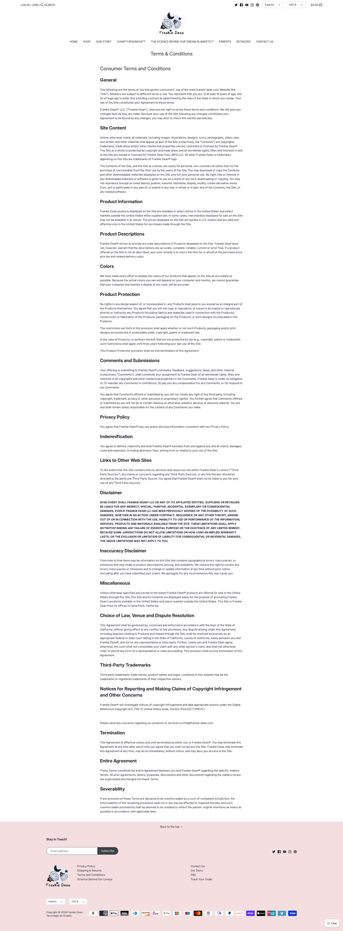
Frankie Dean (75, 912)
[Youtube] (246, 4)
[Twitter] (236, 4)
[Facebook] (241, 4)
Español (269, 4)
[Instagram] (252, 4)
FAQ (193, 874)
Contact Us (198, 866)
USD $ (292, 4)
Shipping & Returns (89, 870)
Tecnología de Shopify (59, 915)
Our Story (197, 870)
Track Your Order (201, 879)
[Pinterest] (257, 4)
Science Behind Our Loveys (94, 879)
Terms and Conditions (91, 874)
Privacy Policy (86, 866)
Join (35, 5)
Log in (25, 5)
